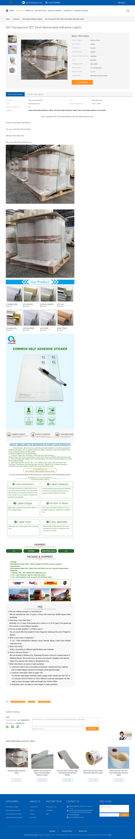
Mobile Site (83, 831)
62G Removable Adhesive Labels (16, 772)
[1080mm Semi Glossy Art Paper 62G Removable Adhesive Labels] (42, 758)
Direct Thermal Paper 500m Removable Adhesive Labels (93, 772)
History (32, 810)
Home (11, 11)
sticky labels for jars (44, 702)
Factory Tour (40, 11)
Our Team (33, 817)
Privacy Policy (67, 831)
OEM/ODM (49, 810)
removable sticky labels (18, 702)
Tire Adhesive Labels (12, 807)
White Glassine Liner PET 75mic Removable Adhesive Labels (118, 773)
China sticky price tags (31, 835)
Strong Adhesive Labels (13, 810)
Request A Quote (81, 11)
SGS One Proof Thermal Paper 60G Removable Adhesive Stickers (67, 773)
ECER (109, 835)
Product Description (35, 94)
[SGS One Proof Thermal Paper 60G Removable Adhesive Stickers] (68, 758)
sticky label (31, 702)
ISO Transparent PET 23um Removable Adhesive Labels (64, 19)
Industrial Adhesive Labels (14, 817)
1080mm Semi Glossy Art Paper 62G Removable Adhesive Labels (42, 773)
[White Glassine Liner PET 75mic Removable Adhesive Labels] (119, 758)
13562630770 (19, 723)
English (122, 3)
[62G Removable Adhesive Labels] (17, 758)
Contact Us (68, 11)
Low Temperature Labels (13, 814)
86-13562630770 (23, 720)
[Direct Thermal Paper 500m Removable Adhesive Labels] (93, 758)
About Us (29, 11)
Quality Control (54, 11)
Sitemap (52, 831)
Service (32, 814)
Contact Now (82, 82)
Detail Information (15, 94)
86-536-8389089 (54, 2)
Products (20, 11)
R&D (47, 814)
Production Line (51, 807)
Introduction (34, 807)
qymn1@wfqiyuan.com (34, 3)
